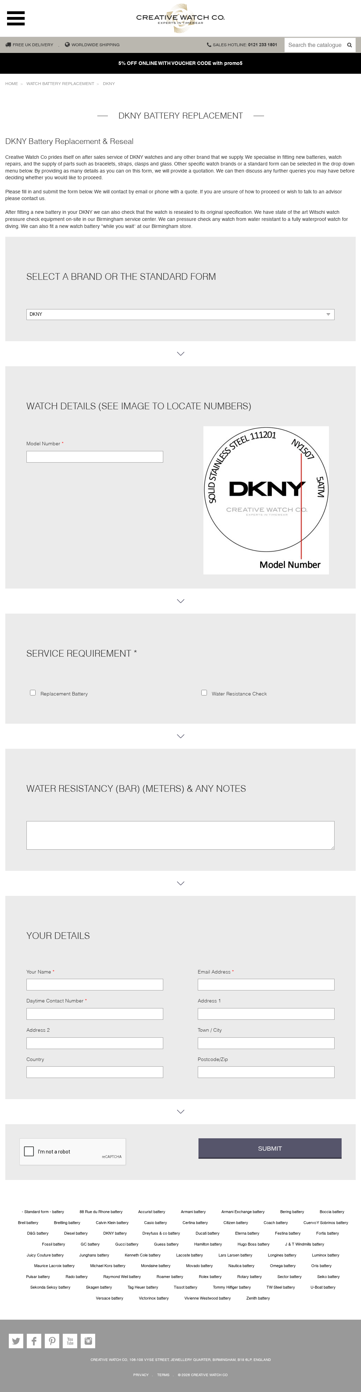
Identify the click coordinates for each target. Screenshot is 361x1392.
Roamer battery (170, 1277)
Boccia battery (332, 1212)
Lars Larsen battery (235, 1255)
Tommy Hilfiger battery (232, 1287)
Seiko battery (328, 1277)
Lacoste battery (189, 1255)
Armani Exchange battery (243, 1212)
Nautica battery (241, 1266)
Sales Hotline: (245, 44)
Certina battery (195, 1223)
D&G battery (38, 1233)
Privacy (141, 1375)
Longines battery (282, 1255)
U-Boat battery (323, 1287)
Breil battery (28, 1223)
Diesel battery (76, 1233)
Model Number (43, 443)
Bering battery (292, 1212)
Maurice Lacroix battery (54, 1266)
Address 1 (209, 1001)
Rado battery (77, 1277)
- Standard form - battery (43, 1212)
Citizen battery (236, 1223)
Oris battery (321, 1266)
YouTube (70, 1341)
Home (11, 83)
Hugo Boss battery (254, 1244)
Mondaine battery (156, 1266)
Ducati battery (208, 1233)
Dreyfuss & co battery (161, 1233)
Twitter (16, 1341)
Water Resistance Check (238, 694)
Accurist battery (151, 1212)
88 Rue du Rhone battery (101, 1212)
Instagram (88, 1341)
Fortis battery (327, 1233)
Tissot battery (185, 1287)
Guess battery (166, 1244)
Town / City (210, 1030)
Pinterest (52, 1341)
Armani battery (193, 1212)
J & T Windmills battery (304, 1244)
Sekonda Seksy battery (50, 1287)
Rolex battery (210, 1277)
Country (35, 1059)
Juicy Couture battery (45, 1255)
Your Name (38, 972)
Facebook (34, 1341)
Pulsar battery (38, 1277)
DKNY (109, 83)
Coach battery (276, 1223)
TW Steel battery (281, 1287)
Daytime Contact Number (55, 1001)
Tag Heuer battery (143, 1287)
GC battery (90, 1244)
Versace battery (109, 1298)
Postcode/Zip (213, 1059)
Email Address (214, 972)
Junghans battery (94, 1255)
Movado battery (199, 1266)
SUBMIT (270, 1148)
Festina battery (288, 1233)
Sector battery (289, 1277)
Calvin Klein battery (112, 1223)
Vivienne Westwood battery (207, 1298)
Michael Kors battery (108, 1266)
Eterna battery (247, 1233)
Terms (163, 1375)
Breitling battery (67, 1223)
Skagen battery (99, 1287)
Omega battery (283, 1266)
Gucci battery (127, 1244)
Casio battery (155, 1223)
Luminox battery (325, 1255)
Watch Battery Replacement (60, 83)
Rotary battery (249, 1277)
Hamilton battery (208, 1244)
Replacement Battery (63, 694)
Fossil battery (53, 1244)
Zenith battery (258, 1298)
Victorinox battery (154, 1298)
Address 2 (38, 1030)
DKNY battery (115, 1233)
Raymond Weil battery (122, 1277)
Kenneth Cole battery (143, 1255)
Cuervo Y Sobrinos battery (326, 1223)
